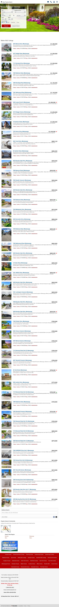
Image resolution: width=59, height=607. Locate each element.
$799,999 (54, 321)
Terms (25, 605)
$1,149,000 (53, 92)
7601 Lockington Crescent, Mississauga (23, 292)
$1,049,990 (53, 131)
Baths (9, 17)
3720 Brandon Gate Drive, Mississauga (22, 301)
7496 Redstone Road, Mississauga (21, 401)
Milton (6, 537)
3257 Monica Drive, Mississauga (21, 43)
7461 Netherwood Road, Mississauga (22, 92)
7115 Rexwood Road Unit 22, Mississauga (23, 350)
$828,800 (53, 311)
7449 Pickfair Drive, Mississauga (21, 321)
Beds (3, 17)
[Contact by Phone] (51, 1)
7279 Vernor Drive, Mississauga (21, 131)
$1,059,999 (53, 112)
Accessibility (21, 605)
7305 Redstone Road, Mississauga (21, 73)
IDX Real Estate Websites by (6, 605)
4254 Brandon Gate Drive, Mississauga (22, 311)
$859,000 (54, 263)
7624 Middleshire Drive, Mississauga (22, 209)
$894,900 (54, 243)
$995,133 (54, 141)
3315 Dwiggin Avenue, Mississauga (21, 112)
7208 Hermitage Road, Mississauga (21, 82)
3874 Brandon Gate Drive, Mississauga (22, 160)
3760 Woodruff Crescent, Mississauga (22, 411)
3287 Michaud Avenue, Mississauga (22, 340)
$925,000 (53, 199)
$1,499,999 (53, 44)
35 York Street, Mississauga (20, 370)
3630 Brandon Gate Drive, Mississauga (22, 282)
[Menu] (57, 1)
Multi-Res (13, 22)
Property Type (4, 21)
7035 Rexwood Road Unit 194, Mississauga (23, 421)
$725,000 (53, 411)
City (2, 10)
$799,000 (54, 341)
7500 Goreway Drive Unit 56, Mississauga (23, 479)
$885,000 (53, 253)
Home (3, 22)
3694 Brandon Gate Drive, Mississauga (22, 253)
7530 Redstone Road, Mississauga (21, 229)
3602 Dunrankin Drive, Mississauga (21, 219)
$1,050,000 (53, 122)
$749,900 (54, 402)
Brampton (7, 536)
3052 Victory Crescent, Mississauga (22, 331)
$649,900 (54, 450)
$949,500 (54, 160)
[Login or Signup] (54, 1)
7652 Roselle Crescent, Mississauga (22, 180)
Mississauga (32, 536)
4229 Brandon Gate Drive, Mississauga (22, 190)
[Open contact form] (48, 1)
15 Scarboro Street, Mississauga (21, 121)
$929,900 (54, 180)
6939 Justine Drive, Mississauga (21, 382)
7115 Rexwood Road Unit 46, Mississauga (23, 392)
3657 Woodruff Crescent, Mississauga (22, 360)
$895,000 (53, 229)
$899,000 (54, 219)
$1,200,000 (53, 63)
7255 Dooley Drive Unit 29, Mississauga (22, 460)
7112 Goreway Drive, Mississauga (21, 63)
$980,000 (54, 151)
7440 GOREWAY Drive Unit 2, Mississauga (23, 450)
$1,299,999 (53, 53)
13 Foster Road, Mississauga (20, 262)
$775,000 (54, 382)
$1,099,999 (53, 102)
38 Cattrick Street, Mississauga (20, 151)
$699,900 (54, 431)
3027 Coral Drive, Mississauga (20, 141)
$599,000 (54, 479)
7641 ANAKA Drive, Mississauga (21, 272)
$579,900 (54, 489)
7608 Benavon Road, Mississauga (21, 170)
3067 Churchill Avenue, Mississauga (22, 470)
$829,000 (54, 292)
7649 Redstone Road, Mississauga (21, 199)
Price (3, 14)
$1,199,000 (53, 73)
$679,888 (54, 440)
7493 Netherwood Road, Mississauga (22, 243)
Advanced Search (16, 25)
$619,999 (54, 460)
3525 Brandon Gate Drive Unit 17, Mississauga (24, 489)
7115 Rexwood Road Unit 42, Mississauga (23, 431)
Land (18, 22)
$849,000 (54, 282)
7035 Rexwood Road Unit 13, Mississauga (23, 440)
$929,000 (54, 190)
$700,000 (54, 421)
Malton (31, 537)
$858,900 (53, 272)
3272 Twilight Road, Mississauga (21, 53)
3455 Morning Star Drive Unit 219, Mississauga (24, 499)
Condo (8, 22)
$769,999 (53, 392)
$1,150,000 (53, 83)
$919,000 (54, 209)
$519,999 (54, 499)
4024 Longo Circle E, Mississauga (21, 102)
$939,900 (53, 170)
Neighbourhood (18, 10)
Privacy (29, 605)
